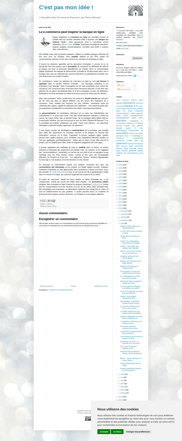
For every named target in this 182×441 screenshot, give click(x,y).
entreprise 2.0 (131, 123)
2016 (121, 196)
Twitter (130, 76)
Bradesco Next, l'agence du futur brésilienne (130, 227)
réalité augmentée (136, 146)
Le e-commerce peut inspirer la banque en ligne (131, 337)
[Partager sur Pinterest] (51, 200)
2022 (121, 177)
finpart (140, 123)
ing (142, 130)
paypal (140, 144)
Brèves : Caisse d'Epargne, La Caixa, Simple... (131, 359)
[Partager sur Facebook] (49, 200)
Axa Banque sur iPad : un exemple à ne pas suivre (130, 342)
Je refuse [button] (117, 432)
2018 (121, 190)
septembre (125, 220)
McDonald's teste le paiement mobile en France (131, 282)
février (123, 390)
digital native (137, 118)
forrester (119, 126)
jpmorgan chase (122, 136)
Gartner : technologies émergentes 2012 (128, 297)
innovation (122, 133)
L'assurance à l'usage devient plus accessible (131, 332)
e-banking (49, 204)
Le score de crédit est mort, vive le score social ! (130, 307)
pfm (118, 146)
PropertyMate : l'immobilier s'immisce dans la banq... (130, 302)
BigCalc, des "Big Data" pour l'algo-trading (130, 262)
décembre (124, 211)
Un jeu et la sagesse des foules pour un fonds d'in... (131, 292)
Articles (122, 85)
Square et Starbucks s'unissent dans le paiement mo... (131, 317)
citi (124, 111)
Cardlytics (96, 184)
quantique (124, 146)
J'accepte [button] (104, 432)
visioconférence (132, 153)
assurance (129, 102)
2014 (121, 202)
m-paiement (138, 138)
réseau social (122, 148)
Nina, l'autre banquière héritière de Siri (128, 347)
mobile (129, 140)
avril (122, 384)
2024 (121, 171)
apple (141, 100)
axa (137, 103)
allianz (118, 100)
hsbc (141, 128)
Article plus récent (46, 286)
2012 (121, 208)
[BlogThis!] (44, 200)
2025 (121, 168)
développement (122, 118)
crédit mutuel (122, 116)
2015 (121, 199)
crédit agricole (136, 113)
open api (138, 140)
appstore (119, 103)
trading (119, 153)
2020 (121, 183)
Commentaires (124, 89)
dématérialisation (136, 116)
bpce (118, 111)
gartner (140, 126)
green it (131, 128)
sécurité (133, 148)
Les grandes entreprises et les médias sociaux (131, 322)
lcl (129, 136)
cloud (130, 111)
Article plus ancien (101, 286)
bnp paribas (138, 108)
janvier (123, 393)
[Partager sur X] (46, 200)
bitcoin (129, 108)
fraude (127, 126)
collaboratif (139, 111)
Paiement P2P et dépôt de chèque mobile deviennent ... (131, 353)
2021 (121, 180)
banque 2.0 (130, 105)
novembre (124, 214)
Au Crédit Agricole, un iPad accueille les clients (130, 277)
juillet (123, 374)
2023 (121, 174)
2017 (121, 193)
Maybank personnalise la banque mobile (129, 267)
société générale (129, 150)
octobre (123, 217)
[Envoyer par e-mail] (41, 200)
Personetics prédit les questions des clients (128, 327)
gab (133, 126)
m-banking (135, 136)
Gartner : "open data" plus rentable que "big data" (129, 247)
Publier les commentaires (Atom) (61, 290)
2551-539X (124, 49)
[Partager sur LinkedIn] (54, 200)
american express (129, 100)
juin (122, 377)
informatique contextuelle (127, 130)
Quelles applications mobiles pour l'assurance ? (130, 369)
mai (122, 380)
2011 (121, 397)
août (122, 223)
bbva (124, 108)
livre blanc (68, 44)
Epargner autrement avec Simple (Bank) (129, 257)
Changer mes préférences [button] (138, 432)
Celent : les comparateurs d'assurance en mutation (130, 242)
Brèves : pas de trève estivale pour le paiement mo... (130, 252)
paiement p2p (133, 144)
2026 (121, 165)
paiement (121, 143)
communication (122, 113)
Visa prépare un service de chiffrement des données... (130, 272)
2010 (121, 400)
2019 (121, 187)
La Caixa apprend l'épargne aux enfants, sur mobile (130, 287)
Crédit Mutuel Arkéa (59, 172)
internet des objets (136, 133)
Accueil (73, 286)
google (119, 128)
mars (123, 387)
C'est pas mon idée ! (66, 7)
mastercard (120, 141)
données (121, 120)
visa (124, 153)
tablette (140, 151)
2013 (121, 205)
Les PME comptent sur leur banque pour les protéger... (131, 312)
